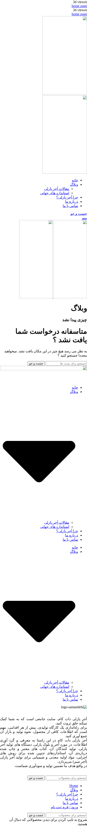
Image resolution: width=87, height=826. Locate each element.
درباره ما (71, 535)
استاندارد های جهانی (54, 193)
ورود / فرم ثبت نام (64, 807)
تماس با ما (70, 539)
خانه (75, 387)
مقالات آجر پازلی (56, 189)
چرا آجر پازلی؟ (67, 531)
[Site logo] (64, 93)
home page (79, 6)
